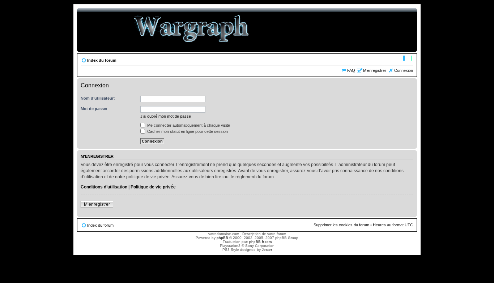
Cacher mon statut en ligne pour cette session (187, 131)
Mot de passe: (94, 108)
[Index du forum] (191, 30)
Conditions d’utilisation (104, 187)
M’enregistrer (374, 70)
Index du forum (101, 60)
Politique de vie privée (153, 187)
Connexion (403, 70)
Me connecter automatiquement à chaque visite (188, 125)
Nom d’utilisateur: (98, 98)
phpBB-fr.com (260, 242)
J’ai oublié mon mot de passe (165, 116)
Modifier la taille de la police (408, 59)
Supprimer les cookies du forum (341, 225)
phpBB (222, 238)
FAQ (351, 70)
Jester (267, 250)
